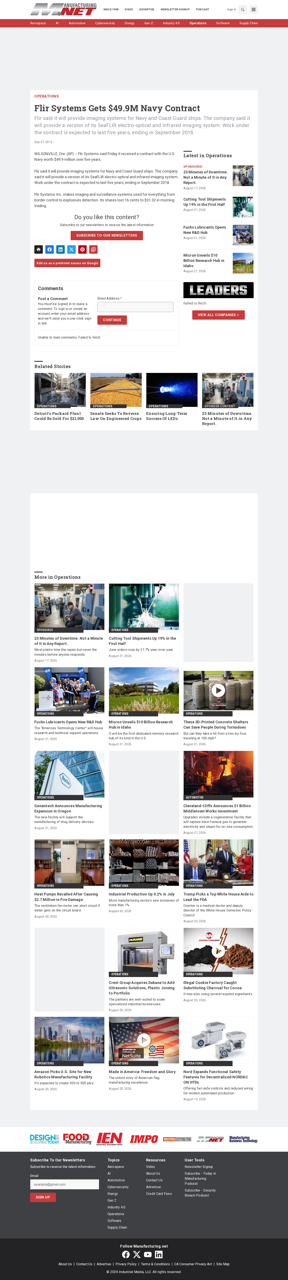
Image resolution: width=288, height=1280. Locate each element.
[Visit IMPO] (143, 1139)
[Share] (49, 249)
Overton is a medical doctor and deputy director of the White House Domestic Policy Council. (217, 910)
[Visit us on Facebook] (126, 1254)
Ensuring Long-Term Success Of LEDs (166, 416)
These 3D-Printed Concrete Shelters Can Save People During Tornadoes (215, 724)
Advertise (104, 1264)
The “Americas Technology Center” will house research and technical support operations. (68, 730)
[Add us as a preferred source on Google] (93, 249)
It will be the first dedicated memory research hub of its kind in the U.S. (144, 736)
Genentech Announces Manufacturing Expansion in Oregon (68, 808)
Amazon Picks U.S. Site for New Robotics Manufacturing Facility (63, 1074)
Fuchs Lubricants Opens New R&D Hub (204, 230)
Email (34, 1176)
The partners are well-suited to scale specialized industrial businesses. (137, 1001)
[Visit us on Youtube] (148, 1254)
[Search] (242, 9)
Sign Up (43, 1197)
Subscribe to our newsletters (106, 235)
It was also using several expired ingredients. (218, 994)
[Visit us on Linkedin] (159, 1254)
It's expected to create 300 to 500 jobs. (64, 1083)
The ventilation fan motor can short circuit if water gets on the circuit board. (67, 908)
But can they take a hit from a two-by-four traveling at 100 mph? (214, 736)
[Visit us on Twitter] (137, 1254)
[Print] (38, 249)
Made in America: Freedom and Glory (142, 1072)
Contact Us (84, 1264)
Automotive (195, 797)
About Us (65, 1264)
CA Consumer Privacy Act (193, 1264)
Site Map (223, 1264)
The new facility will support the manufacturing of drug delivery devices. (64, 819)
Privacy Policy (126, 1264)
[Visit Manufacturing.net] (210, 1139)
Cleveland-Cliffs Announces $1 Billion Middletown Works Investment (217, 808)
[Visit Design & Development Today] (44, 1139)
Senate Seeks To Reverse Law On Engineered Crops (115, 416)
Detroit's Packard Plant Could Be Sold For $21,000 (59, 416)
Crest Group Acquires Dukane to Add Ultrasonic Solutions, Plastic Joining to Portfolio (142, 987)
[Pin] (82, 249)
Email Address (109, 298)
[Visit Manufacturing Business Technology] (243, 1139)
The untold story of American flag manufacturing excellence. (134, 1080)
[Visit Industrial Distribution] (177, 1139)
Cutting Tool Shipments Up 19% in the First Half (204, 202)
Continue (112, 320)
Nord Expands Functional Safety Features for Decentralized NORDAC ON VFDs (215, 1077)
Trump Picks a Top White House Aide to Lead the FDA (218, 897)
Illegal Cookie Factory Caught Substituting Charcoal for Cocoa (212, 985)
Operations (46, 96)
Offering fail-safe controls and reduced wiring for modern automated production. (218, 1090)
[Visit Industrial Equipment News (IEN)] (109, 1139)
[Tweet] (71, 249)
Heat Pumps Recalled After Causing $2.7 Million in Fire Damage (66, 897)
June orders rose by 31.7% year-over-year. (141, 650)
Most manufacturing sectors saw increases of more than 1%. (144, 902)
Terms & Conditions (155, 1264)
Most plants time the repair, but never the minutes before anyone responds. (65, 652)
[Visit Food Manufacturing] (77, 1139)
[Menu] (253, 9)
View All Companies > (218, 315)
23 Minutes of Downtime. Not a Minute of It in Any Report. (205, 177)
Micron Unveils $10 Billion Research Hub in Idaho (204, 260)
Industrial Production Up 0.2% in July (142, 894)
